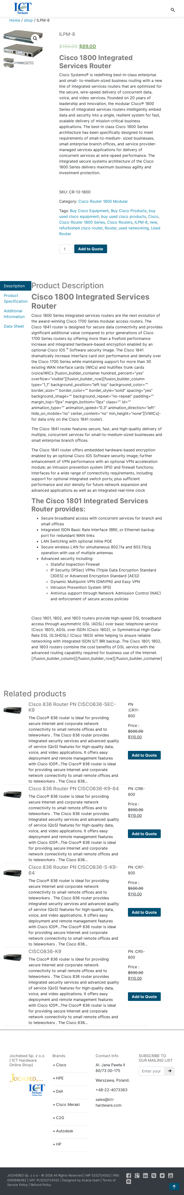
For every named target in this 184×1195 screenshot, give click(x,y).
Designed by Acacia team (81, 1180)
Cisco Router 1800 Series (82, 222)
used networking (134, 228)
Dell (59, 1091)
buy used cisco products (123, 216)
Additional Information (14, 313)
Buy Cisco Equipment (89, 210)
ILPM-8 (141, 222)
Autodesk (64, 1130)
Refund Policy (41, 1185)
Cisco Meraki (68, 1104)
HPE (60, 1078)
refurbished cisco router (81, 228)
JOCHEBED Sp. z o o (23, 1175)
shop (28, 20)
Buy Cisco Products (129, 210)
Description (14, 285)
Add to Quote (90, 248)
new (153, 222)
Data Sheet (14, 326)
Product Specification (16, 298)
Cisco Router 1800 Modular (103, 201)
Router (110, 228)
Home (14, 20)
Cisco (153, 216)
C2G (60, 1117)
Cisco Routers (119, 222)
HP (58, 1144)
